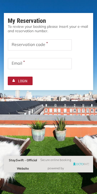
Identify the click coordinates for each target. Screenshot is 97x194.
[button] (20, 81)
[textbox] (40, 45)
